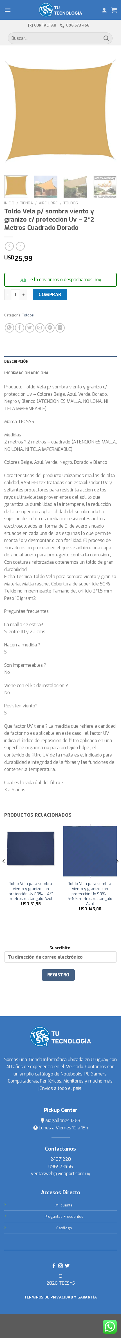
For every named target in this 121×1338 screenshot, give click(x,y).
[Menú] (7, 10)
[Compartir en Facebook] (19, 328)
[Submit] (106, 38)
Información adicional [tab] (27, 373)
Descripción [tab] (16, 361)
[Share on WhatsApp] (9, 328)
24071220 (60, 1159)
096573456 (60, 1166)
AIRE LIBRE (48, 202)
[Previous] (13, 113)
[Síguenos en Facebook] (53, 1266)
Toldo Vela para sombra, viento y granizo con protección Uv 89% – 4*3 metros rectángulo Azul (31, 891)
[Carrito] (114, 10)
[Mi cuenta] (104, 10)
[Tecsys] (61, 9)
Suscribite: (60, 948)
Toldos (71, 202)
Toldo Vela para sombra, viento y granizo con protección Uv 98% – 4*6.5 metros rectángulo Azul (90, 893)
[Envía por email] (39, 328)
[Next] (107, 113)
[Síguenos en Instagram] (60, 1266)
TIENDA (26, 202)
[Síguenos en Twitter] (67, 1266)
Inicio (9, 202)
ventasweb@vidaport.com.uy (60, 1174)
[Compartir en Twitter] (29, 328)
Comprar (50, 295)
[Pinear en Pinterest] (50, 328)
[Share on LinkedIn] (60, 328)
